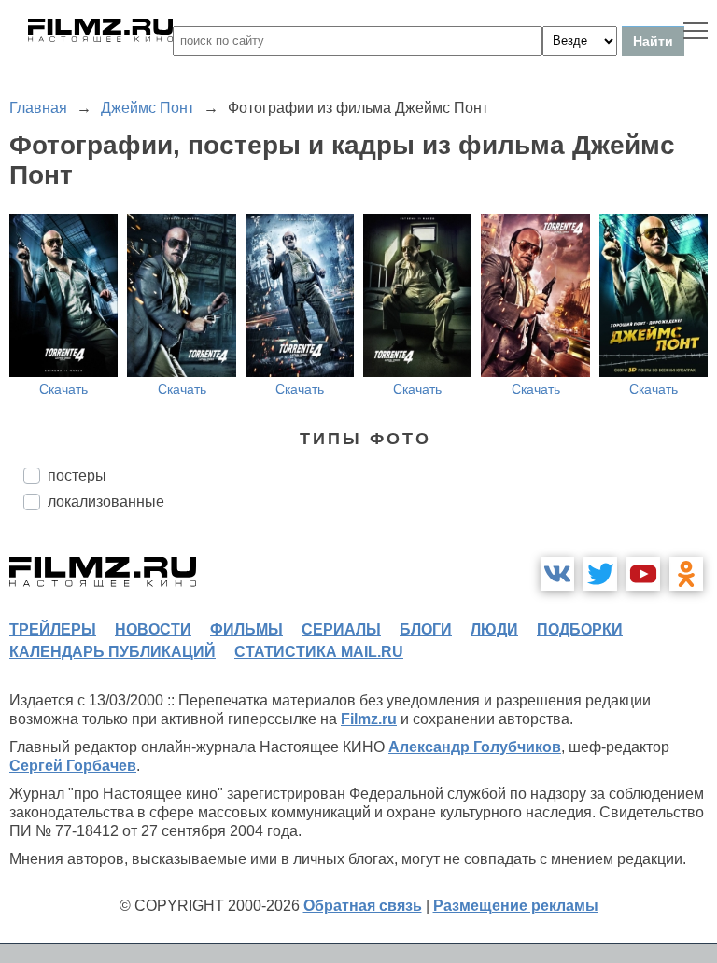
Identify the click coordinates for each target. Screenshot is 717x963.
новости (153, 629)
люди (494, 629)
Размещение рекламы (515, 906)
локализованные (106, 501)
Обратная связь (362, 906)
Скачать (63, 389)
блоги (426, 629)
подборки (580, 629)
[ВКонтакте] (557, 574)
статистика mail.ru (318, 652)
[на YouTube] (643, 574)
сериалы (341, 629)
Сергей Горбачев (72, 766)
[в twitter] (600, 574)
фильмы (246, 629)
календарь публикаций (112, 652)
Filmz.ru (369, 719)
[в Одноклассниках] (686, 574)
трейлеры (52, 629)
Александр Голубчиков (474, 747)
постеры (77, 475)
